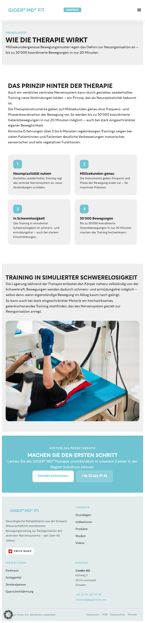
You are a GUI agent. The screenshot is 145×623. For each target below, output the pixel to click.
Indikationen (84, 522)
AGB (104, 615)
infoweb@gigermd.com (91, 600)
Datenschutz (117, 615)
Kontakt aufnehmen (53, 476)
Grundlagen (83, 515)
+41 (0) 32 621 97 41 (89, 594)
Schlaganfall (13, 577)
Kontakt (132, 615)
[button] (139, 10)
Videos (80, 543)
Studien (81, 536)
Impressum (92, 615)
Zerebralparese (16, 584)
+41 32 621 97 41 (94, 476)
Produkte (82, 529)
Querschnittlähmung (19, 591)
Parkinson (12, 570)
